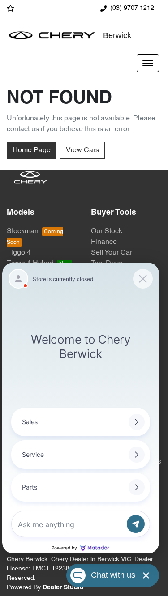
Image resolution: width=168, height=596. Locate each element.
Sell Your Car (111, 252)
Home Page (32, 150)
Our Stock (106, 231)
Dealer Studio (63, 588)
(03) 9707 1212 (132, 8)
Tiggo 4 (19, 252)
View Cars (82, 150)
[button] (148, 63)
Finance (104, 242)
